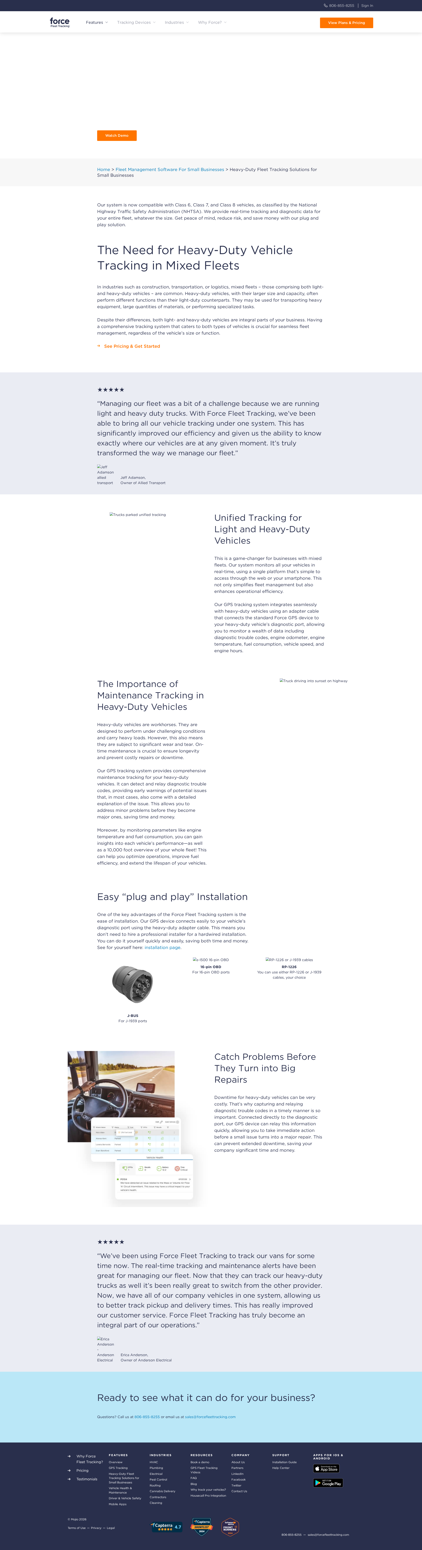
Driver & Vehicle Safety (125, 1498)
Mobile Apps (117, 1504)
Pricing (82, 1470)
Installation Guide (284, 1462)
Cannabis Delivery (162, 1491)
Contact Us (239, 1491)
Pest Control (158, 1479)
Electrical (156, 1473)
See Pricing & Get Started (132, 346)
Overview (115, 1462)
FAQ (194, 1478)
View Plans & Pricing (346, 23)
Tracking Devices (134, 22)
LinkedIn (237, 1473)
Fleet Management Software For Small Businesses (170, 169)
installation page (162, 947)
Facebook (238, 1479)
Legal (111, 1528)
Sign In (367, 6)
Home (103, 169)
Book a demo (200, 1462)
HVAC (154, 1462)
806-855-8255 (341, 6)
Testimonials (86, 1479)
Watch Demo (117, 135)
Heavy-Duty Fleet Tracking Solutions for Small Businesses (124, 1478)
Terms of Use (77, 1528)
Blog (194, 1484)
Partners (237, 1468)
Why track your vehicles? (208, 1489)
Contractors (158, 1497)
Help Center (280, 1468)
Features (94, 22)
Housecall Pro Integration (208, 1495)
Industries (174, 22)
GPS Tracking (118, 1468)
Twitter (236, 1485)
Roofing (155, 1485)
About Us (238, 1462)
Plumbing (156, 1468)
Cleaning (156, 1502)
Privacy (96, 1528)
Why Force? (210, 22)
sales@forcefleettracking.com (210, 1417)
